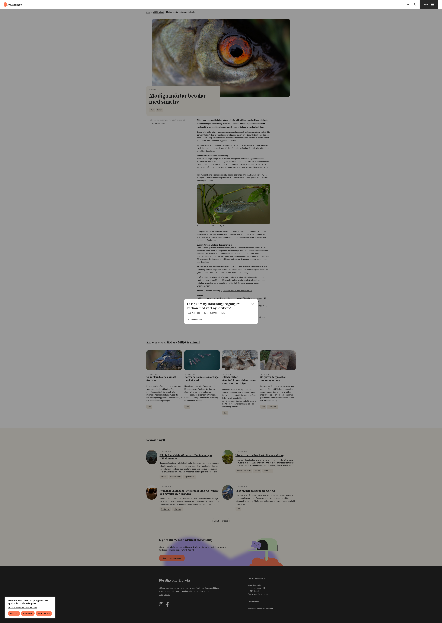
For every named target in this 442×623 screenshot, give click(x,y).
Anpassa (13, 613)
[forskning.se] (11, 4)
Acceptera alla (44, 613)
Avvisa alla (27, 613)
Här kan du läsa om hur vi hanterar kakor (22, 608)
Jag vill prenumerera (195, 319)
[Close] (252, 304)
